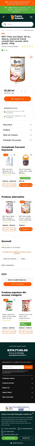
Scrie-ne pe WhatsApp (16, 353)
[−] (18, 91)
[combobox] (17, 24)
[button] (17, 124)
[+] (25, 91)
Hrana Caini (9, 30)
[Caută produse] (5, 24)
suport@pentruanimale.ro (17, 355)
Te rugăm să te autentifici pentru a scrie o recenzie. (17, 252)
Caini (3, 30)
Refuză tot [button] (26, 438)
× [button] (33, 413)
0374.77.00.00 (17, 350)
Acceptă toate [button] (10, 438)
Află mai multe (5, 425)
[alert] (17, 428)
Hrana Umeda (19, 30)
